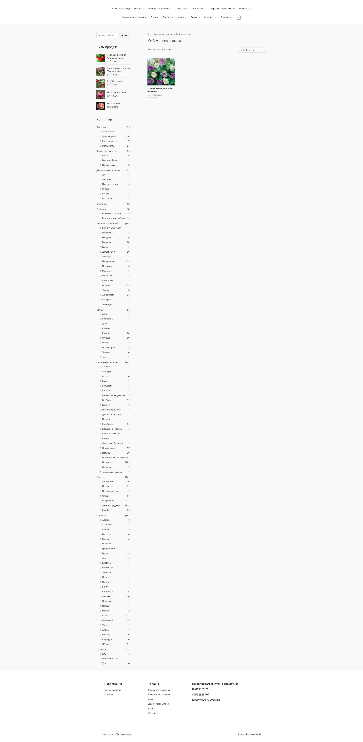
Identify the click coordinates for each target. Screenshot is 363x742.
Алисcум (106, 371)
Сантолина (107, 280)
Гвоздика (106, 237)
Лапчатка (106, 179)
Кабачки (106, 328)
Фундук (105, 625)
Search (124, 35)
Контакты (138, 8)
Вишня (105, 539)
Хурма (105, 629)
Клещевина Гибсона (112, 428)
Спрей (105, 496)
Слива (105, 615)
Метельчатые (109, 145)
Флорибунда (108, 500)
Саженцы (209, 17)
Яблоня (106, 644)
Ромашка (106, 271)
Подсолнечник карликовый (115, 457)
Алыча (105, 529)
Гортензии (181, 8)
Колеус (105, 438)
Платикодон (108, 266)
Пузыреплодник (110, 184)
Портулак (107, 462)
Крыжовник (107, 591)
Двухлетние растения (173, 17)
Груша (105, 553)
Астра (105, 376)
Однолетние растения (133, 17)
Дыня (104, 323)
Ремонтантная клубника (113, 218)
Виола (105, 155)
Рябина (105, 610)
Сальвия (106, 467)
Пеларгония (108, 261)
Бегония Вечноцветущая (114, 395)
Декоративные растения (220, 8)
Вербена (106, 400)
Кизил (105, 586)
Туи (104, 663)
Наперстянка (108, 165)
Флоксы (106, 285)
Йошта (105, 582)
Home (150, 34)
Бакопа (105, 381)
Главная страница (121, 8)
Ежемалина (107, 567)
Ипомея (106, 419)
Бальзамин (107, 385)
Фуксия (105, 290)
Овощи (194, 17)
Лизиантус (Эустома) (112, 443)
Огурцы (106, 337)
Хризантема (108, 294)
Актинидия (107, 524)
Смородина (107, 620)
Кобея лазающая (110, 433)
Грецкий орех (108, 548)
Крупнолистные (110, 141)
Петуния (106, 452)
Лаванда (106, 256)
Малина (106, 596)
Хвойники (243, 8)
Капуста (106, 333)
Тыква (105, 357)
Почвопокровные (110, 491)
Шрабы (105, 510)
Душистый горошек (111, 414)
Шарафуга (107, 639)
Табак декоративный (112, 472)
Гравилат (106, 247)
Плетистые (107, 486)
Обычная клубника (111, 213)
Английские (107, 481)
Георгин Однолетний (112, 409)
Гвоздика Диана (109, 160)
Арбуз (105, 314)
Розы (153, 17)
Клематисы (198, 8)
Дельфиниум (108, 251)
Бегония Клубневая (111, 227)
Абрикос (106, 519)
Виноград (106, 534)
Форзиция (107, 198)
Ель (104, 653)
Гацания (106, 405)
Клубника (225, 17)
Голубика (106, 543)
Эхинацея (107, 304)
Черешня (106, 634)
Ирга (104, 577)
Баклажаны (107, 318)
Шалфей (106, 299)
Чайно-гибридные (111, 505)
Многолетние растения (158, 8)
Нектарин (106, 601)
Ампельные (108, 131)
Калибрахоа (108, 424)
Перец (105, 342)
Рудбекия (107, 275)
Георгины (106, 242)
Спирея (105, 193)
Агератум (106, 366)
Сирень (105, 189)
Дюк (104, 558)
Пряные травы (109, 347)
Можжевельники (110, 658)
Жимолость (108, 572)
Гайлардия (107, 232)
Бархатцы (107, 390)
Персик (105, 606)
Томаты (106, 352)
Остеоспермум (109, 448)
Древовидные (109, 136)
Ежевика (106, 562)
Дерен (105, 174)
